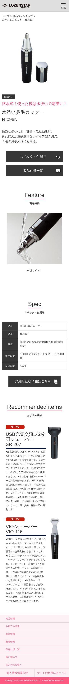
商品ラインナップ (23, 16)
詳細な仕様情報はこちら (33, 381)
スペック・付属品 (33, 157)
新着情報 (10, 641)
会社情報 (10, 634)
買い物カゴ (11, 657)
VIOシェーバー (21, 529)
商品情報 (10, 618)
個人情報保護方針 (17, 672)
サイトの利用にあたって (52, 672)
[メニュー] (63, 5)
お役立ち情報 (13, 626)
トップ (5, 16)
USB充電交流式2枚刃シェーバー (25, 439)
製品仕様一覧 (33, 170)
